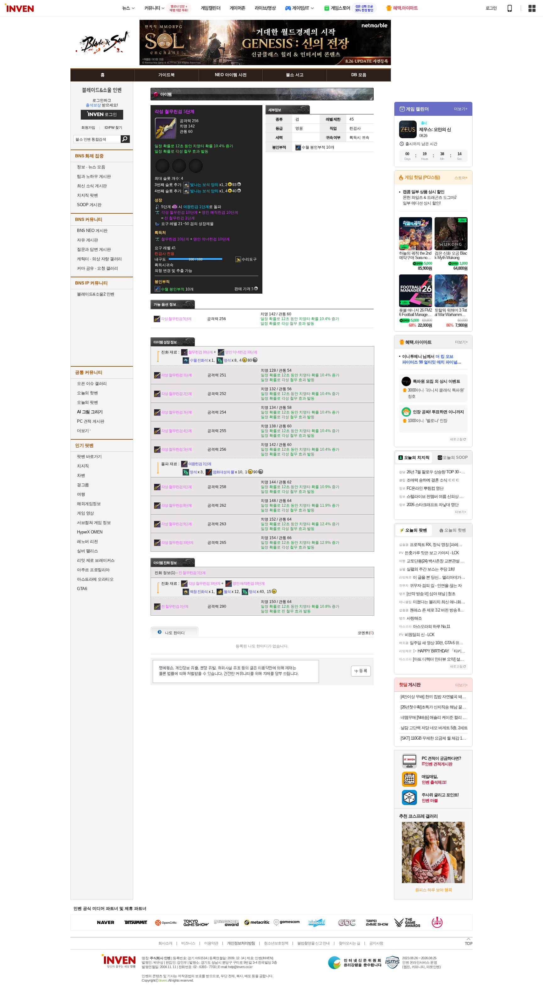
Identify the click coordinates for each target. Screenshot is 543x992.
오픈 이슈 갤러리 (92, 383)
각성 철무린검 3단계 (176, 412)
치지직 (83, 466)
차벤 (81, 475)
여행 (81, 494)
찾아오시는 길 (349, 943)
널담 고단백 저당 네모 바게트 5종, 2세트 (434, 727)
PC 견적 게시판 (90, 421)
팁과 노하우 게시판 (94, 176)
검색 (125, 139)
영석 (227, 360)
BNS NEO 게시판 (92, 230)
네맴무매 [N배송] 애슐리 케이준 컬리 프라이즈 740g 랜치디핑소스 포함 (434, 717)
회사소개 (165, 943)
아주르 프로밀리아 (93, 570)
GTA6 (82, 589)
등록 (361, 671)
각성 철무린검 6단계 (176, 487)
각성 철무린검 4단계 (176, 431)
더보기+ (461, 109)
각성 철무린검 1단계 (176, 375)
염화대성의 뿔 (223, 472)
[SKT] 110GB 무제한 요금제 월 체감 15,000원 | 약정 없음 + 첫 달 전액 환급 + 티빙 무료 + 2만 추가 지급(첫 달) (434, 738)
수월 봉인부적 (313, 147)
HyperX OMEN (89, 532)
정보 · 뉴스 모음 (91, 167)
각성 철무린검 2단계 (176, 394)
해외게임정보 (89, 504)
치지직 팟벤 (87, 195)
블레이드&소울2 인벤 (95, 294)
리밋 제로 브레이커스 (96, 560)
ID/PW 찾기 (113, 127)
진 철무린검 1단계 (192, 573)
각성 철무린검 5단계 (176, 319)
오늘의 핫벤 (87, 393)
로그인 (491, 8)
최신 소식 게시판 (92, 186)
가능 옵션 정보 (165, 304)
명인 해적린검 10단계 (249, 583)
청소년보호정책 (276, 943)
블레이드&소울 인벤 (102, 89)
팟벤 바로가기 (89, 456)
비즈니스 (188, 943)
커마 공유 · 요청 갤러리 (97, 268)
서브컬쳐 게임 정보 (94, 523)
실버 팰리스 (87, 551)
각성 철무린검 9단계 (176, 524)
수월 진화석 (199, 360)
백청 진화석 (199, 591)
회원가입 (88, 127)
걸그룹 (83, 485)
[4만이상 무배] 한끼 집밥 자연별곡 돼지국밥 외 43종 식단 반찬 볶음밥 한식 (434, 696)
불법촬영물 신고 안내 (313, 943)
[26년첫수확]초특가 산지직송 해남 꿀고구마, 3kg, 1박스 (434, 707)
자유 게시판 (87, 240)
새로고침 (456, 439)
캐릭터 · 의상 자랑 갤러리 (99, 259)
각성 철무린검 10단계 (177, 542)
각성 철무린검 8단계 (176, 505)
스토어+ (461, 178)
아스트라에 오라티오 (95, 579)
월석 (227, 591)
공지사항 (376, 943)
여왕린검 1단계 (199, 464)
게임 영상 (85, 513)
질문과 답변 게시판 (94, 249)
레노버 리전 (87, 541)
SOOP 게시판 (89, 205)
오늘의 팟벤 (87, 402)
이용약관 (211, 943)
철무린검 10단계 (200, 352)
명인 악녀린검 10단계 (241, 352)
